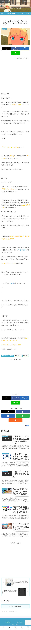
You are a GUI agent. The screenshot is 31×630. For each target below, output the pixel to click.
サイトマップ (15, 624)
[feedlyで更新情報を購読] (23, 416)
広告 (12, 355)
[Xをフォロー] (8, 411)
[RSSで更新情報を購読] (15, 420)
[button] (27, 369)
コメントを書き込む (15, 606)
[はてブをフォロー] (8, 416)
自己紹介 (26, 355)
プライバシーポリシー (23, 622)
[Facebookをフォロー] (23, 411)
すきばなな (5, 355)
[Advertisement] (15, 75)
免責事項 (8, 622)
